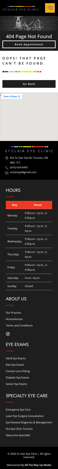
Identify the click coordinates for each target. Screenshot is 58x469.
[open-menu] (50, 8)
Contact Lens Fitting (18, 371)
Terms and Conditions (19, 325)
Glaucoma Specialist (18, 435)
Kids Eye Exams (15, 364)
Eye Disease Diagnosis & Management (29, 422)
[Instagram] (8, 334)
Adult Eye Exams (16, 358)
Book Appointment (29, 44)
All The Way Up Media (38, 465)
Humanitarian (14, 319)
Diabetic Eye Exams (17, 377)
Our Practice (13, 312)
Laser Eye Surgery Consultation (25, 416)
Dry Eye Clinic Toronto (19, 429)
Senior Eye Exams (16, 384)
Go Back (29, 84)
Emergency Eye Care (18, 409)
